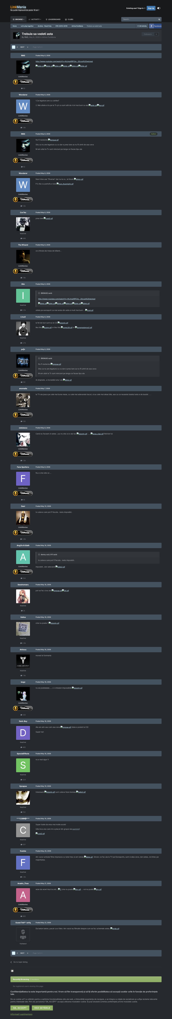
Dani (23, 506)
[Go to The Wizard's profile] (23, 256)
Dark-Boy (23, 721)
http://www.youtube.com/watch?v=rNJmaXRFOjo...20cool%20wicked (64, 61)
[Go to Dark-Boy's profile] (23, 733)
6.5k (24, 310)
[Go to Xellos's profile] (23, 629)
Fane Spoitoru (23, 467)
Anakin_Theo (23, 883)
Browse (19, 19)
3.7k (24, 343)
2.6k (24, 643)
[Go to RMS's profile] (16, 35)
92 (24, 88)
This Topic (150, 19)
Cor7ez (23, 212)
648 (24, 238)
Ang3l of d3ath (23, 545)
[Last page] (27, 47)
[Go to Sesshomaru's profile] (23, 596)
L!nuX (23, 317)
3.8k (24, 539)
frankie (23, 851)
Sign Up (151, 8)
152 (24, 812)
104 (24, 578)
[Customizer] (159, 8)
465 (24, 747)
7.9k (24, 278)
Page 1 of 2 (37, 47)
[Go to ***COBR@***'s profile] (23, 830)
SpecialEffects (23, 754)
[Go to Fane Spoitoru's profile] (23, 479)
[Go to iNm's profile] (23, 296)
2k (24, 611)
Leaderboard (54, 19)
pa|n (23, 349)
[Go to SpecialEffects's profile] (23, 765)
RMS (26, 37)
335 (24, 715)
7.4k (24, 675)
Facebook (158, 26)
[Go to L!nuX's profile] (23, 328)
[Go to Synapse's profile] (23, 798)
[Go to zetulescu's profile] (23, 439)
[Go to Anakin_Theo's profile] (23, 895)
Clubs (70, 19)
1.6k (24, 128)
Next (22, 47)
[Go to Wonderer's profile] (23, 106)
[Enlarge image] (40, 66)
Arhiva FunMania (49, 37)
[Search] (159, 19)
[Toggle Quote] (39, 293)
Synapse (23, 786)
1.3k (24, 460)
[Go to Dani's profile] (23, 518)
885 (24, 916)
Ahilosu (23, 649)
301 (24, 844)
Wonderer (23, 95)
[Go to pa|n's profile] (23, 361)
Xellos (23, 617)
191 (23, 382)
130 (24, 421)
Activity (35, 19)
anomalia (23, 388)
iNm (23, 284)
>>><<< (76, 829)
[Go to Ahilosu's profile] (23, 661)
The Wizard (23, 245)
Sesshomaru (23, 585)
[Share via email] (12, 971)
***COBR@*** (23, 818)
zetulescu (23, 428)
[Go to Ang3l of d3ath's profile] (23, 557)
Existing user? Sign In (135, 8)
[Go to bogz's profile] (23, 694)
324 (24, 780)
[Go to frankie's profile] (23, 863)
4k (24, 500)
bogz (23, 682)
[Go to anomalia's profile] (23, 400)
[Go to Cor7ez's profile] (23, 224)
